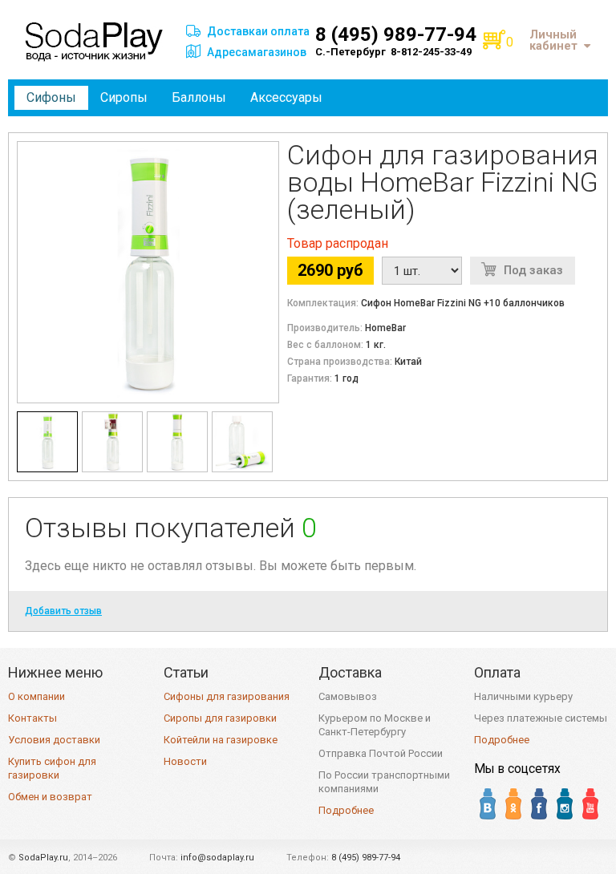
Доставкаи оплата (258, 31)
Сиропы (124, 97)
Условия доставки (54, 740)
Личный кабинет (553, 40)
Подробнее (346, 810)
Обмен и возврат (50, 797)
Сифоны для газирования (227, 696)
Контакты (32, 718)
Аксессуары (286, 97)
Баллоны (199, 97)
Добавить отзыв (63, 611)
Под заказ (533, 270)
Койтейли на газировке (221, 740)
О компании (36, 696)
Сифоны (51, 97)
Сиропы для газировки (220, 718)
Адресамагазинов (256, 52)
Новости (185, 761)
